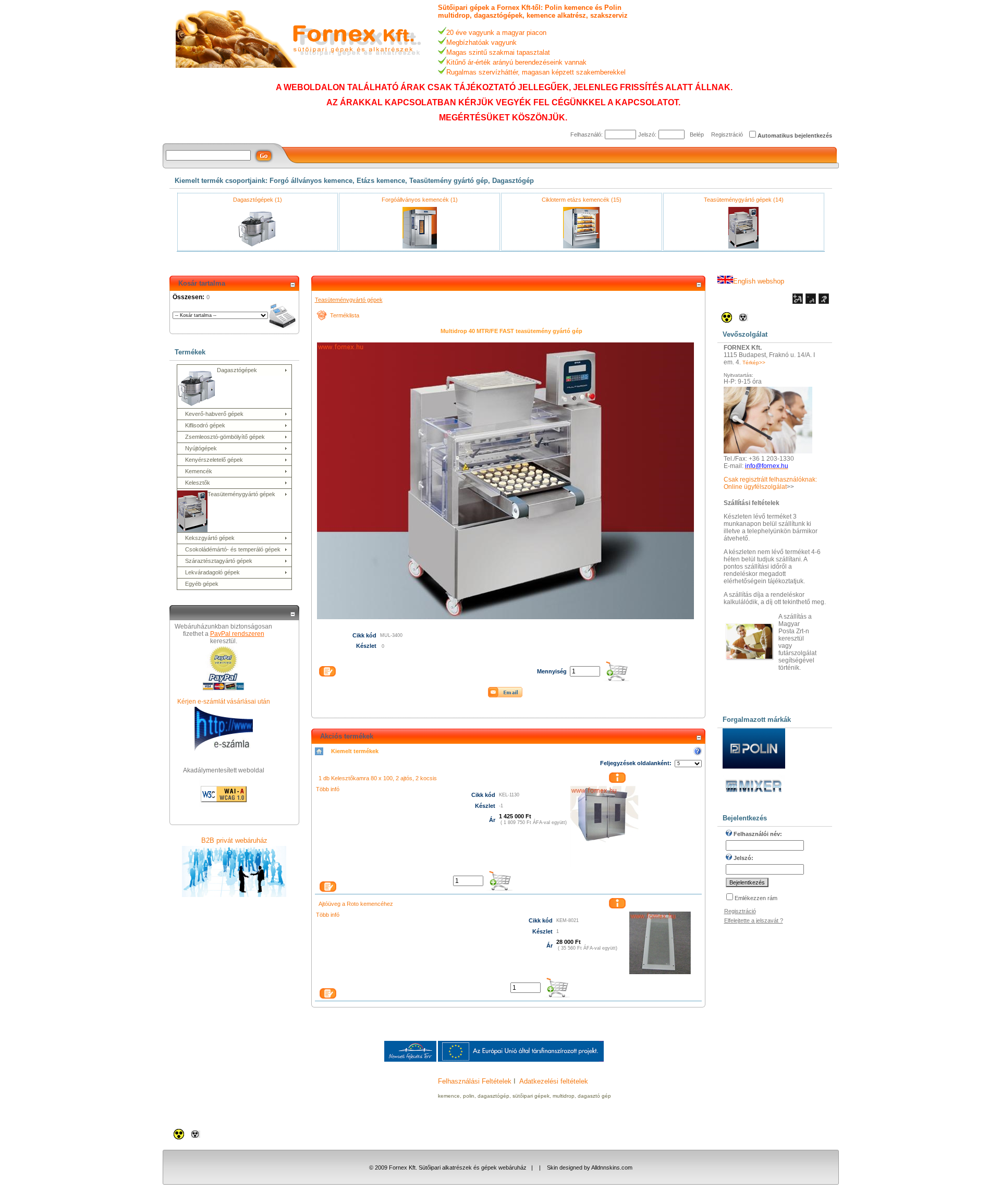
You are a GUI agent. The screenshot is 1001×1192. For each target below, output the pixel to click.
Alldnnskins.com (611, 1167)
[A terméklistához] (321, 318)
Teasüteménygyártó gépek (349, 300)
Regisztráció (727, 134)
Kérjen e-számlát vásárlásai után (223, 701)
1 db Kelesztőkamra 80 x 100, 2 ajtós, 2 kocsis (378, 778)
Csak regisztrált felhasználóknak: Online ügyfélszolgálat (770, 483)
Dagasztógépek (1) (257, 199)
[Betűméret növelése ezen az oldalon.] (797, 301)
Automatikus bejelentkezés (795, 135)
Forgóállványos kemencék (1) (420, 199)
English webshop (758, 281)
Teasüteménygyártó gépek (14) (744, 199)
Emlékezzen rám (756, 898)
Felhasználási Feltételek (474, 1081)
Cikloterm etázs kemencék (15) (581, 199)
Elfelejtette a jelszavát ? (753, 920)
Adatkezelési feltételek (553, 1081)
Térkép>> (753, 362)
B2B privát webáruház (234, 840)
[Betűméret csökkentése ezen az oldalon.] (810, 301)
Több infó (327, 789)
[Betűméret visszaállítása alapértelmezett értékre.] (823, 301)
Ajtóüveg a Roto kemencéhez (356, 904)
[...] (635, 865)
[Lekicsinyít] (292, 285)
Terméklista (344, 315)
